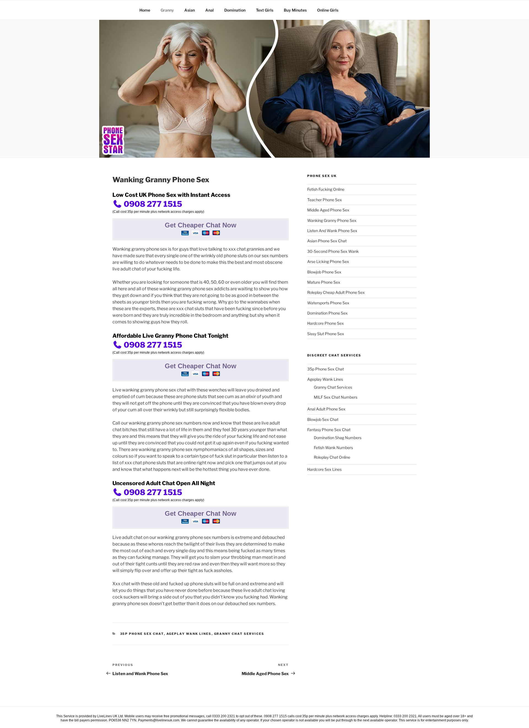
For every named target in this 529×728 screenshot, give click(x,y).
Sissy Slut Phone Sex (325, 333)
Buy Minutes (295, 10)
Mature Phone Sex (323, 282)
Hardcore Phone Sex (325, 323)
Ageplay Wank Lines (189, 634)
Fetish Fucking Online (325, 189)
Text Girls (264, 10)
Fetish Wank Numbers (333, 447)
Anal (209, 10)
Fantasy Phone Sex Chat (328, 429)
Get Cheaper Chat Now (200, 225)
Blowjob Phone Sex (324, 272)
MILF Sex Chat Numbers (335, 397)
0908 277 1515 (152, 204)
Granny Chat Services (239, 634)
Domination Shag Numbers (337, 437)
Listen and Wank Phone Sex (332, 230)
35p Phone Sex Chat (142, 634)
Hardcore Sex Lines (324, 469)
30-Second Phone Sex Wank (333, 251)
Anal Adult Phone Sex (326, 409)
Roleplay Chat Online (332, 457)
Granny (167, 10)
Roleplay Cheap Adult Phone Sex (336, 292)
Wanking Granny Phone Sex (332, 220)
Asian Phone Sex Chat (327, 240)
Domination (234, 10)
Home (144, 10)
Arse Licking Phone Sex (328, 261)
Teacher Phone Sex (324, 199)
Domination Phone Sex (327, 313)
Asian (189, 10)
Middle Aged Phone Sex (328, 210)
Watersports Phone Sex (328, 302)
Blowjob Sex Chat (322, 419)
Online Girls (327, 10)
